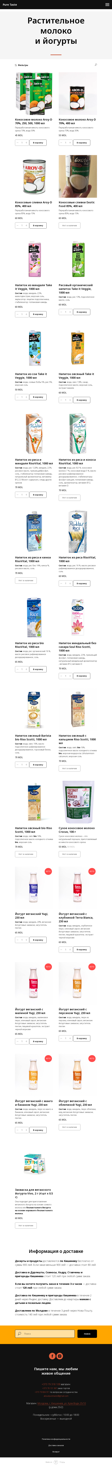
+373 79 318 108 (51, 1384)
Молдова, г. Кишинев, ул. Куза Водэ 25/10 (61, 1403)
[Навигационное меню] (107, 4)
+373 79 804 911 (42, 1392)
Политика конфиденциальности (56, 1439)
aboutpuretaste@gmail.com (56, 1396)
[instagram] (59, 1356)
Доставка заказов (56, 1445)
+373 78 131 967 (49, 1388)
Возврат (56, 1451)
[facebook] (52, 1356)
